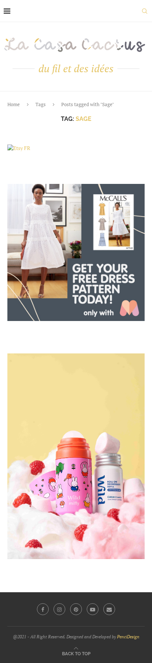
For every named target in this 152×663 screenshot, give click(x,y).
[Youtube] (93, 609)
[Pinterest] (76, 609)
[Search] (144, 11)
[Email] (109, 609)
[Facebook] (43, 609)
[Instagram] (59, 609)
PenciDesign (128, 636)
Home (13, 104)
